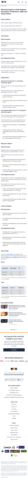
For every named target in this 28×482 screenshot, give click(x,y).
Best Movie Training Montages (14, 395)
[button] (26, 2)
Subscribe (14, 350)
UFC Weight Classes (14, 390)
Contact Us (14, 406)
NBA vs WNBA (14, 388)
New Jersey (10, 254)
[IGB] (20, 447)
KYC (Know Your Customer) (14, 437)
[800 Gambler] (15, 451)
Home (2, 5)
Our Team (14, 409)
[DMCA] (7, 447)
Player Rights (14, 434)
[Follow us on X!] (9, 379)
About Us (14, 404)
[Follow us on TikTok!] (22, 379)
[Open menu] (25, 2)
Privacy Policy (14, 427)
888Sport (8, 257)
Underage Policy (14, 432)
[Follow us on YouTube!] (12, 379)
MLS (5, 5)
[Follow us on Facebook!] (6, 379)
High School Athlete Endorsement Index (14, 397)
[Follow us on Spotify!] (18, 379)
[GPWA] (24, 451)
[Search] (22, 2)
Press (14, 416)
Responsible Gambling (14, 413)
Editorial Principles (14, 425)
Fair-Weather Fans (14, 392)
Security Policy (14, 439)
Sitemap (14, 418)
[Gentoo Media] (5, 451)
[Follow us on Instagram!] (15, 379)
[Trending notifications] (19, 2)
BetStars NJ (16, 257)
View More (13, 329)
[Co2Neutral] (14, 455)
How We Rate (14, 411)
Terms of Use (14, 430)
